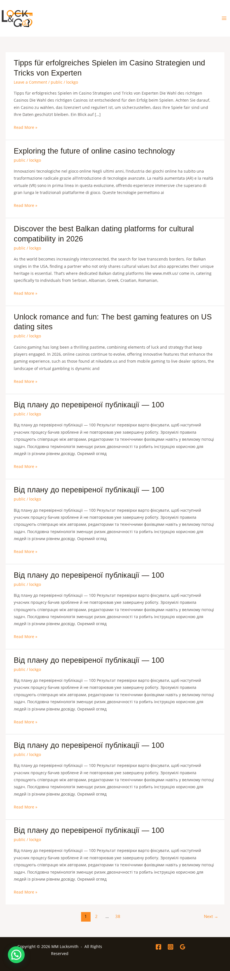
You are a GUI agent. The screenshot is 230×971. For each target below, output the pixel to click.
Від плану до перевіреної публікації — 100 (89, 404)
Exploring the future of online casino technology (94, 151)
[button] (16, 954)
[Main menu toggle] (224, 18)
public (57, 82)
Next (211, 916)
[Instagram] (170, 947)
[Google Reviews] (183, 947)
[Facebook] (158, 947)
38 (117, 916)
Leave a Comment (30, 82)
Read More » (25, 127)
